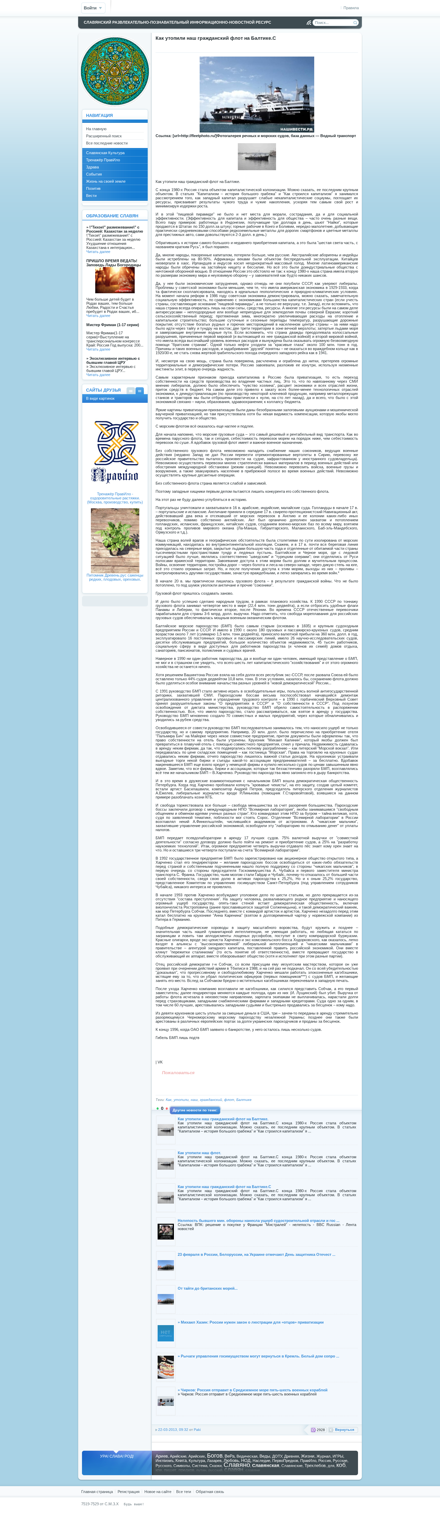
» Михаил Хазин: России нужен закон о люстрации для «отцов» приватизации (251, 1322)
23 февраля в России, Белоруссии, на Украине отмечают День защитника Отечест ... (256, 1254)
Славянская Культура (105, 153)
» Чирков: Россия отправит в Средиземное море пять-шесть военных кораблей (252, 1390)
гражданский (211, 1100)
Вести (91, 195)
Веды (264, 1456)
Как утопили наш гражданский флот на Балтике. (223, 1119)
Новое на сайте (157, 1491)
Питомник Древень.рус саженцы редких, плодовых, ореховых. (115, 577)
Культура (197, 1460)
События (94, 174)
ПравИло (308, 1460)
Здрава (92, 167)
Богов (215, 1456)
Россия (324, 1460)
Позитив (93, 188)
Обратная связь (210, 1491)
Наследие (261, 1460)
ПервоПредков (285, 1460)
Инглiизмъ (164, 1460)
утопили (181, 1100)
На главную (96, 129)
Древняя (291, 1456)
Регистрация (129, 1491)
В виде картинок (139, 390)
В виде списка (131, 390)
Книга (181, 1460)
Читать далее (98, 251)
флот (229, 1100)
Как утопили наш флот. (199, 1153)
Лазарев (214, 1460)
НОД (246, 1460)
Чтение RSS (309, 22)
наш (194, 1100)
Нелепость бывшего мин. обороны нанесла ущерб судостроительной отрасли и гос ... (258, 1220)
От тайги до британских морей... (208, 1288)
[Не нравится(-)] (167, 1109)
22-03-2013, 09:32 (173, 1430)
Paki (197, 1430)
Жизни (307, 1456)
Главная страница (97, 1491)
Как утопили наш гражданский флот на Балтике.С (224, 1186)
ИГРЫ (338, 1456)
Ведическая (247, 1456)
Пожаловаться (178, 1072)
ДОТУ (277, 1456)
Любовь (231, 1460)
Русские (340, 1460)
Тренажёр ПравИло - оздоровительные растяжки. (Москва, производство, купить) (115, 498)
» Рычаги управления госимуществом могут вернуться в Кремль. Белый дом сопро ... (258, 1356)
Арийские (178, 1456)
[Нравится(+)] (158, 1109)
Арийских (196, 1456)
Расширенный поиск (104, 136)
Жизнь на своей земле (106, 181)
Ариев (162, 1456)
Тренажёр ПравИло (103, 160)
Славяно (237, 1464)
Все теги (183, 1491)
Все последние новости (107, 143)
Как (169, 1100)
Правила (351, 8)
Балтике (244, 1100)
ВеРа (230, 1456)
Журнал (324, 1456)
